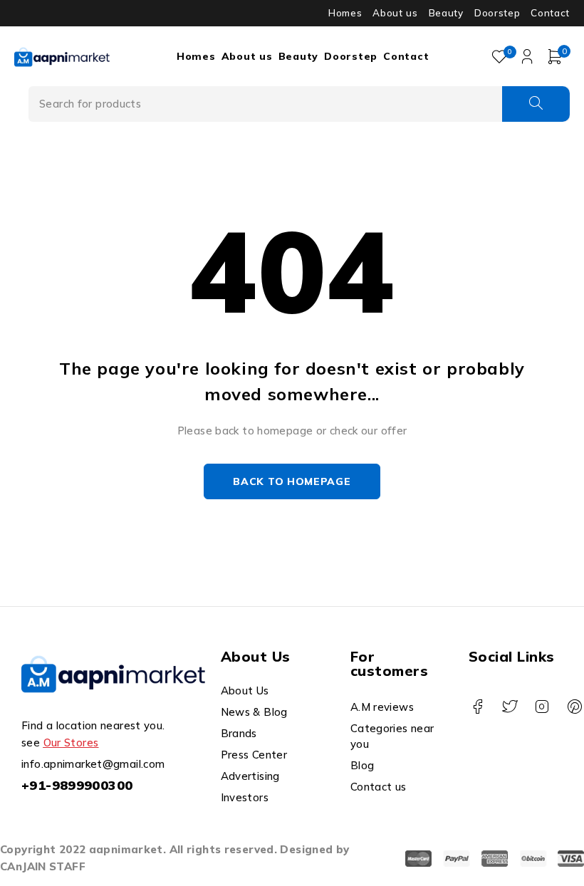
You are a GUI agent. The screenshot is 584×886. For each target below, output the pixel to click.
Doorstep (497, 13)
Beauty (446, 13)
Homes (345, 13)
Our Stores (71, 742)
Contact (550, 13)
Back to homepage (291, 481)
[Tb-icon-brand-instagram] (542, 707)
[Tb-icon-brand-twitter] (509, 707)
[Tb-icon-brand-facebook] (477, 707)
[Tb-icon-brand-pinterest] (574, 707)
